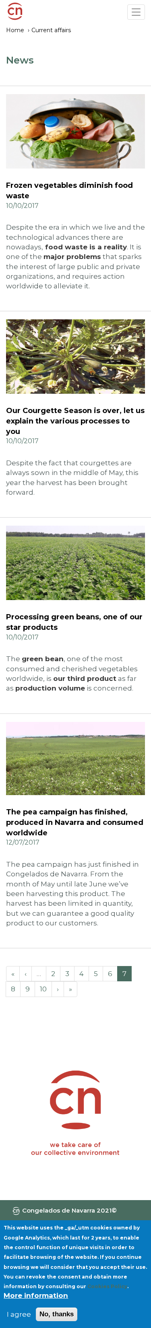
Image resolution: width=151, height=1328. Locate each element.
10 (43, 989)
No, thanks (56, 1314)
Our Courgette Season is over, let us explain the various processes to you (75, 421)
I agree (19, 1314)
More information (36, 1295)
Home (15, 30)
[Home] (15, 12)
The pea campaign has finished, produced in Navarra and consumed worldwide (74, 822)
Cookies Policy (107, 1286)
